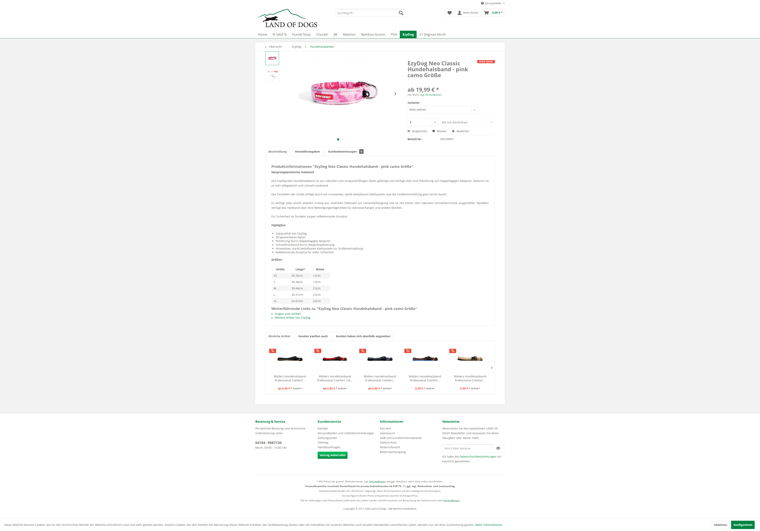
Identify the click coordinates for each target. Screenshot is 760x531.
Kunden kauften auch (313, 336)
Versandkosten (377, 481)
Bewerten (462, 131)
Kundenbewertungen (345, 151)
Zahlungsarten (327, 438)
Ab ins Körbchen (455, 122)
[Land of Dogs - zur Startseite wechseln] (287, 19)
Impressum (387, 433)
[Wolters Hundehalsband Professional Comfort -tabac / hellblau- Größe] (425, 358)
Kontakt (323, 428)
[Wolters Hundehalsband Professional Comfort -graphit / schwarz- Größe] (380, 358)
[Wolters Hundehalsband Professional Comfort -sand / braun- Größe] (470, 358)
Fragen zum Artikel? (287, 314)
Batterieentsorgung (393, 452)
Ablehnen (720, 525)
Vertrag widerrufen (333, 455)
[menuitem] (370, 13)
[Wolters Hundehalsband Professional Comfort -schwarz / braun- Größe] (290, 358)
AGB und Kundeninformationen (401, 438)
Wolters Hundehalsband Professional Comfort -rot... (335, 378)
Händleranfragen (329, 447)
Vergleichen (419, 131)
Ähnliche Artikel (279, 336)
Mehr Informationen (488, 525)
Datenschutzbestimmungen (478, 456)
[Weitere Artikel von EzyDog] (486, 67)
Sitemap (323, 442)
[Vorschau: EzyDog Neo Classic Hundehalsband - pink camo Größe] (272, 58)
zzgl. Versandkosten (431, 94)
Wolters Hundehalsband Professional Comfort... (290, 378)
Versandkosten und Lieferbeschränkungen (346, 433)
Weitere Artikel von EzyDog (292, 317)
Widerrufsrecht (390, 447)
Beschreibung (277, 151)
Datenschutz (388, 442)
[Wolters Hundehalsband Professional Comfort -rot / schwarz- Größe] (335, 358)
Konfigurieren (742, 525)
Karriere (385, 428)
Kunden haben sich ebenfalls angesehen (363, 336)
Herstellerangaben (307, 151)
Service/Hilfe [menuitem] (493, 3)
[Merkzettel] (449, 13)
